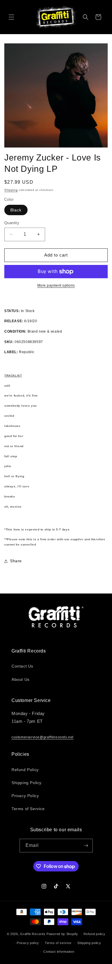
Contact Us (22, 666)
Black (16, 210)
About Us (20, 679)
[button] (11, 17)
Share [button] (16, 561)
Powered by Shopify (62, 934)
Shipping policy (89, 943)
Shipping (11, 189)
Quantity (11, 223)
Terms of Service (28, 808)
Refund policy (94, 934)
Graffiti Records (32, 934)
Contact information (58, 951)
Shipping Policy (26, 782)
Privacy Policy (25, 795)
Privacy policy (28, 943)
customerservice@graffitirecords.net (42, 737)
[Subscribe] (86, 845)
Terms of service (58, 943)
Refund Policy (25, 769)
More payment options (56, 285)
